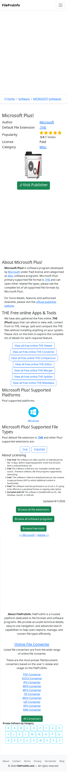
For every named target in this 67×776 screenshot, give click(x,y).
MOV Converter (32, 698)
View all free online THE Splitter (33, 376)
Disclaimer (50, 761)
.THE (43, 127)
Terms (27, 761)
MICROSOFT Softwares (47, 99)
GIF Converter (31, 702)
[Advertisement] (33, 59)
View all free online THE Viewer (34, 345)
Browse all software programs (33, 519)
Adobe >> (43, 535)
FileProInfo (11, 5)
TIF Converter (32, 694)
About (6, 761)
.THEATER (39, 449)
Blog (62, 761)
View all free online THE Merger (33, 370)
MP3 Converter (32, 690)
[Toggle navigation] (60, 5)
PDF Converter (32, 674)
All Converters (32, 719)
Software (24, 99)
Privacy (37, 761)
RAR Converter (32, 710)
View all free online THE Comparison (33, 358)
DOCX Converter (32, 678)
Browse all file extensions (33, 509)
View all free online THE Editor (33, 364)
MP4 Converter (32, 686)
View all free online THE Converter (33, 352)
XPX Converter (32, 706)
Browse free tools (33, 528)
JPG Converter (32, 682)
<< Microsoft (27, 535)
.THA (25, 449)
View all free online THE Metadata (33, 383)
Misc (43, 147)
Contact (16, 761)
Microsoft (47, 122)
